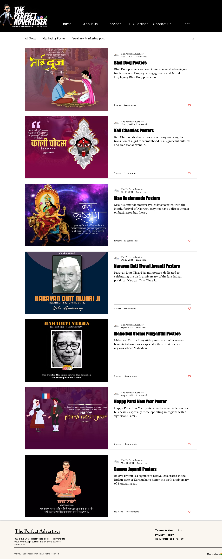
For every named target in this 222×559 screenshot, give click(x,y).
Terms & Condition (169, 530)
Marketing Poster (53, 38)
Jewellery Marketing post (88, 38)
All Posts (30, 38)
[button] (193, 39)
